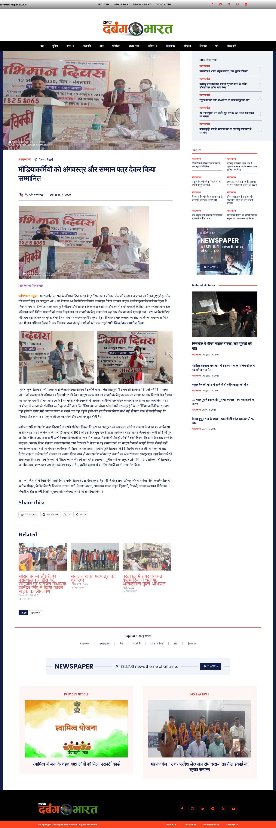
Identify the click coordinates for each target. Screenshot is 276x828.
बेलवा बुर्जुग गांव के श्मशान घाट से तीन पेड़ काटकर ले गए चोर (207, 198)
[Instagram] (237, 4)
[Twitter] (229, 4)
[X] (151, 194)
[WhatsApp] (169, 194)
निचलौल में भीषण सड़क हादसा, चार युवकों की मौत (224, 71)
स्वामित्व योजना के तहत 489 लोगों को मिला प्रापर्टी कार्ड (76, 764)
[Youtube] (220, 4)
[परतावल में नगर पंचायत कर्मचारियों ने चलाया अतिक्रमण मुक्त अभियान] (147, 557)
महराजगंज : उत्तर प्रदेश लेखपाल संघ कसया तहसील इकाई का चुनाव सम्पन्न (199, 767)
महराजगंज (25, 159)
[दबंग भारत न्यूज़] (22, 194)
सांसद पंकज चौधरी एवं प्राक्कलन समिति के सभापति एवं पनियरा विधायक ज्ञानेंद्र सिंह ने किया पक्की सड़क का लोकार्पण (42, 584)
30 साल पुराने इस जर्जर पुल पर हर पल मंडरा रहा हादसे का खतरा (242, 183)
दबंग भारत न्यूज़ (36, 194)
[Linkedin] (202, 809)
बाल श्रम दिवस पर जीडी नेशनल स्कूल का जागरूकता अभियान (242, 217)
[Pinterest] (160, 194)
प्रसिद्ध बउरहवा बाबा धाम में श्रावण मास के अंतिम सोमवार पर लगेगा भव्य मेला (242, 166)
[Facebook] (212, 4)
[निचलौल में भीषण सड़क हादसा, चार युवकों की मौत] (224, 314)
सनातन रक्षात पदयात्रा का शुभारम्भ (93, 578)
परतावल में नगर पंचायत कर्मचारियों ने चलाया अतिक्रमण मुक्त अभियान (144, 580)
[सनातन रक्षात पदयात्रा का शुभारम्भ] (95, 557)
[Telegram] (246, 4)
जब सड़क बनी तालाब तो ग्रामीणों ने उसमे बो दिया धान (207, 217)
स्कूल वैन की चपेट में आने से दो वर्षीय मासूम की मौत (224, 100)
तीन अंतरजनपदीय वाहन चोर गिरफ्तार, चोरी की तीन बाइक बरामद (240, 200)
